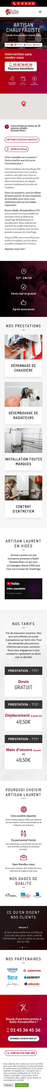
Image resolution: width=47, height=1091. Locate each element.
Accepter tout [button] (22, 1085)
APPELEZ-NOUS (18, 149)
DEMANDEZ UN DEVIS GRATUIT (23, 1038)
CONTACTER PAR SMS (22, 1053)
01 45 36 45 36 (25, 3)
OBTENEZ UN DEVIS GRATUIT (22, 139)
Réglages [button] (8, 1085)
